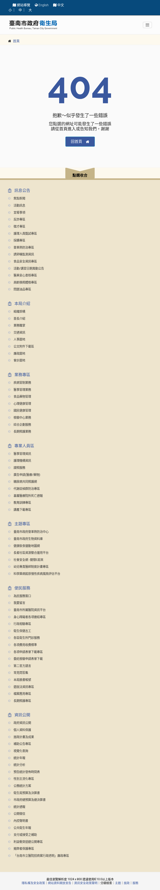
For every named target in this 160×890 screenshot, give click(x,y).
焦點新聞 (19, 198)
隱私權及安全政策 (33, 883)
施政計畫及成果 (23, 737)
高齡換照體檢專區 (25, 282)
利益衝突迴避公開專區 (28, 842)
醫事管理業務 (22, 390)
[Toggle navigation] (147, 25)
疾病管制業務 (22, 382)
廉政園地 (19, 353)
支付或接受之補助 (25, 835)
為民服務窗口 (22, 596)
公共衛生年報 (22, 828)
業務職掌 (19, 325)
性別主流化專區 (23, 779)
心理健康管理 (22, 403)
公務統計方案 (22, 786)
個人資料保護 (22, 730)
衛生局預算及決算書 (26, 793)
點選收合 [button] (80, 175)
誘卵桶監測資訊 (23, 254)
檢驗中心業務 (22, 417)
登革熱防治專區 (23, 247)
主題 (118, 883)
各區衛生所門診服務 (26, 638)
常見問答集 (20, 673)
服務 (135, 883)
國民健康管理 (22, 410)
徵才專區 (19, 226)
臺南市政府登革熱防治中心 (31, 532)
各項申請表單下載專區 (28, 652)
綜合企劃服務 (22, 424)
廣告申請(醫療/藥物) (26, 475)
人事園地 (19, 339)
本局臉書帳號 (22, 680)
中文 (60, 5)
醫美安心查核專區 (25, 275)
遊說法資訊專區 (23, 687)
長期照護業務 (22, 431)
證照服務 (19, 468)
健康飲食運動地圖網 (26, 546)
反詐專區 (19, 219)
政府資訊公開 (22, 723)
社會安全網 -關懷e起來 (28, 560)
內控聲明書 (20, 821)
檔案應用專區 (22, 694)
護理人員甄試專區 (25, 233)
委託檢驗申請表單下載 (28, 659)
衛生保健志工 (22, 631)
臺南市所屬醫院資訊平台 (29, 610)
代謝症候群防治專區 (26, 489)
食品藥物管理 (22, 396)
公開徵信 (19, 814)
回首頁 (76, 141)
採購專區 (19, 240)
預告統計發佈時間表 (26, 772)
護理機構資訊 (22, 460)
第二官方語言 (22, 666)
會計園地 (19, 360)
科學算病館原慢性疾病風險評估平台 (36, 574)
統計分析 (19, 765)
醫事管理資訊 (22, 454)
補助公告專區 (22, 744)
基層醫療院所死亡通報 (28, 496)
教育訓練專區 (22, 502)
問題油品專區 (22, 289)
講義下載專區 (22, 510)
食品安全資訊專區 (25, 261)
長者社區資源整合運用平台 (31, 553)
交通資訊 (19, 332)
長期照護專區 (22, 701)
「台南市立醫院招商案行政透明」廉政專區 (41, 856)
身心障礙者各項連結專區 (29, 617)
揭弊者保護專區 (23, 848)
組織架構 (19, 311)
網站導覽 (23, 5)
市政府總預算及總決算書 (29, 800)
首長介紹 (19, 318)
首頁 (16, 41)
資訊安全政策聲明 (86, 883)
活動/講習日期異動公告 (28, 268)
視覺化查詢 (20, 751)
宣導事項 (19, 212)
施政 (127, 883)
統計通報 (19, 807)
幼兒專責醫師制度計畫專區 (31, 567)
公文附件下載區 (23, 346)
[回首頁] (33, 24)
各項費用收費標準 (25, 645)
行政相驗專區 (22, 624)
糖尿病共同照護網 (25, 481)
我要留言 (19, 603)
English (44, 5)
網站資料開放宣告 (59, 883)
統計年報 (19, 758)
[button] (80, 174)
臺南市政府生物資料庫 (28, 539)
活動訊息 (19, 205)
